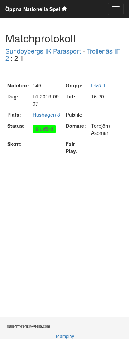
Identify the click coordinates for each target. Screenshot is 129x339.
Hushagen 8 (46, 114)
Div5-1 (98, 85)
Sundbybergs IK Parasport (43, 50)
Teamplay (64, 336)
